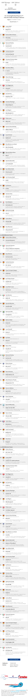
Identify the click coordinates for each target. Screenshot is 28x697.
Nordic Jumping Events (21, 690)
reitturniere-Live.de (15, 691)
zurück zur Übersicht (14, 12)
